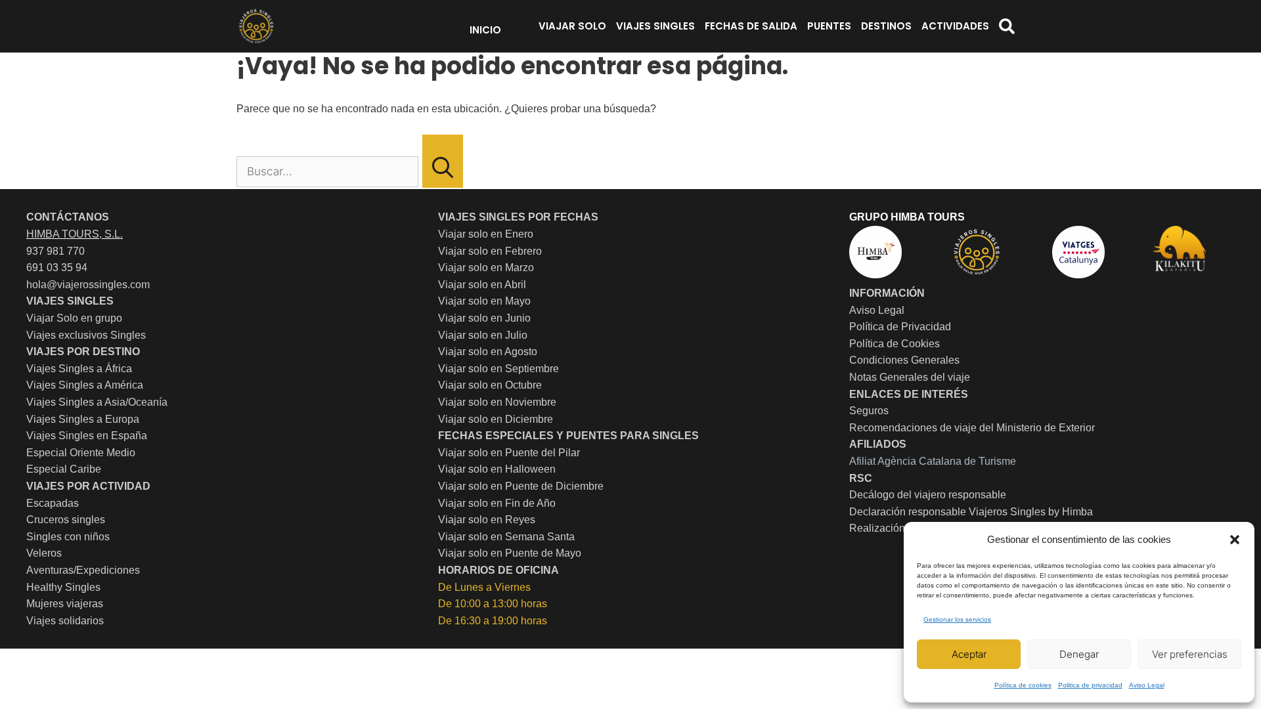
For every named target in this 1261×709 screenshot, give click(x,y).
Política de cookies (1022, 685)
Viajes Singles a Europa (82, 419)
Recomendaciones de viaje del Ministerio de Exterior (972, 427)
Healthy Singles (63, 587)
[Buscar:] (328, 171)
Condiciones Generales (904, 360)
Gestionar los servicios (957, 619)
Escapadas (52, 503)
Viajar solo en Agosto (487, 351)
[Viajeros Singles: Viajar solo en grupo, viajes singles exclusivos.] (256, 26)
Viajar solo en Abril (482, 284)
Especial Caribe (63, 469)
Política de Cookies (894, 343)
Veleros (44, 553)
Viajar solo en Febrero (490, 251)
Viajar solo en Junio (484, 318)
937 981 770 (55, 251)
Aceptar (969, 654)
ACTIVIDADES (955, 26)
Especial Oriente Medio (80, 452)
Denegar (1079, 654)
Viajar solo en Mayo (484, 301)
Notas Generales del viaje (909, 377)
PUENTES (829, 26)
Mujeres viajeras (64, 603)
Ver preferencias (1190, 654)
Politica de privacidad (1090, 685)
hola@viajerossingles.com (88, 284)
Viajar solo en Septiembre (498, 368)
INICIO (485, 30)
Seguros (869, 410)
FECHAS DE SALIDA (751, 26)
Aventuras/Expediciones (83, 570)
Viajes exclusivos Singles (86, 335)
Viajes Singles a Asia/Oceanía (96, 402)
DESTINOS (886, 26)
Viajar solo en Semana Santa (506, 536)
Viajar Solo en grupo (74, 318)
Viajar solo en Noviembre (497, 402)
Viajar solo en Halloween (497, 469)
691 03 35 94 (56, 267)
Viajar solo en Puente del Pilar (509, 452)
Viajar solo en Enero (485, 234)
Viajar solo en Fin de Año (497, 503)
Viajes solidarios (65, 620)
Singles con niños (68, 536)
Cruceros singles (65, 519)
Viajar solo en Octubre (490, 385)
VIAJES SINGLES (655, 26)
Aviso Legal (1146, 685)
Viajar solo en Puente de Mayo (509, 553)
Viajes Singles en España (86, 435)
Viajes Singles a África (79, 368)
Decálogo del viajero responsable (927, 494)
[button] (1234, 539)
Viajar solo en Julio (482, 335)
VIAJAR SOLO (572, 26)
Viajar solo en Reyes (486, 519)
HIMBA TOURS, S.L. (74, 234)
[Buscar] (442, 161)
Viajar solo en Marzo (486, 267)
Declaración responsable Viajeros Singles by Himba (971, 511)
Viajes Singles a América (84, 385)
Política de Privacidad (900, 326)
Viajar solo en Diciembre (495, 419)
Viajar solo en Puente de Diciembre (521, 486)
